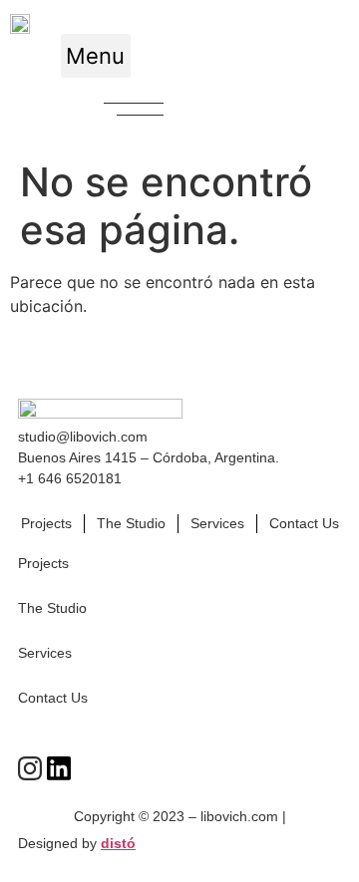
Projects (46, 523)
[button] (96, 56)
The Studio (131, 523)
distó (118, 843)
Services (217, 523)
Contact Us (304, 523)
